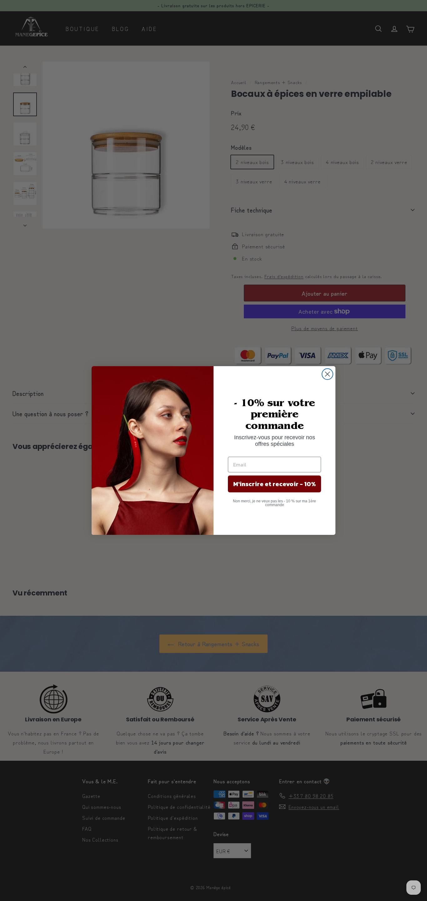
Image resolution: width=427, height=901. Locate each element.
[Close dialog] (327, 374)
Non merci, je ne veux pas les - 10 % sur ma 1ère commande (274, 503)
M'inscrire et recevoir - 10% (274, 484)
